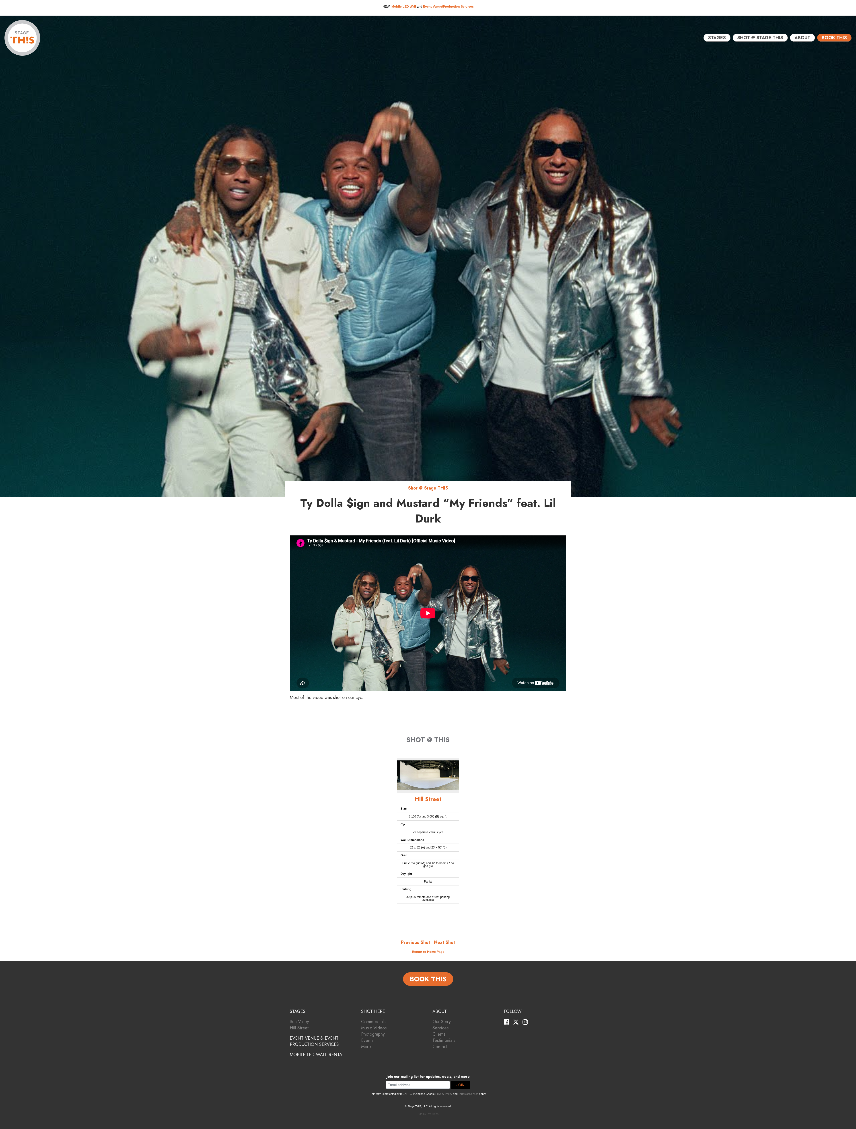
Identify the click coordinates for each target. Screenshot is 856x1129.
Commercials (373, 1021)
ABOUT (439, 1011)
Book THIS (834, 38)
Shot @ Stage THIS (760, 38)
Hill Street (299, 1028)
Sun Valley (299, 1021)
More (366, 1046)
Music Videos (374, 1028)
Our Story (441, 1021)
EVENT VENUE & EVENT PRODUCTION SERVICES (314, 1041)
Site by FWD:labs (428, 1114)
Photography (373, 1034)
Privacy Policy (443, 1094)
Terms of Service (468, 1094)
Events (367, 1040)
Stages (717, 38)
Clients (438, 1034)
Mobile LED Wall (403, 6)
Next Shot (444, 942)
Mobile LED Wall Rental (317, 1054)
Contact (439, 1046)
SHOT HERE (373, 1011)
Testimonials (443, 1040)
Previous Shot (415, 942)
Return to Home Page (428, 951)
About (802, 38)
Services (440, 1028)
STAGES (297, 1011)
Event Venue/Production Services (448, 6)
